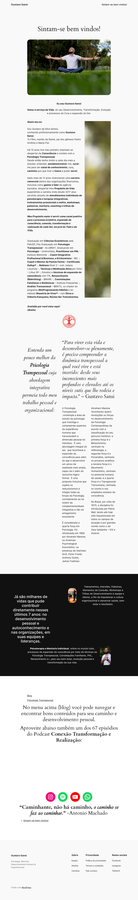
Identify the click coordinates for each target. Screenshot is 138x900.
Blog (29, 695)
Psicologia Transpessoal (40, 700)
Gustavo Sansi (19, 4)
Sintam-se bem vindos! (114, 4)
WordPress (26, 887)
